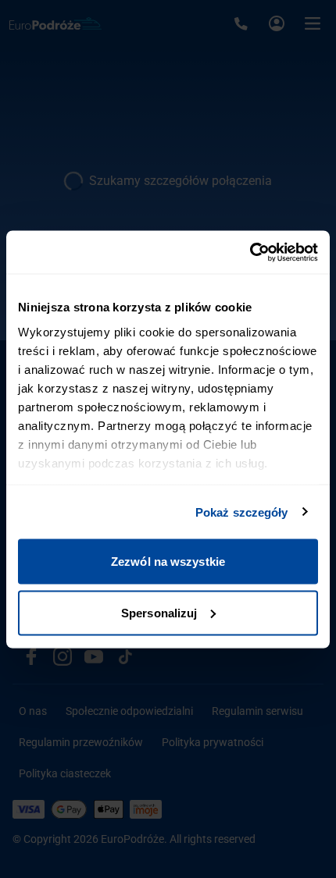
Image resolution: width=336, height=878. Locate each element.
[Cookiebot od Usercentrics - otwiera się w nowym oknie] (249, 252)
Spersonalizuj (159, 612)
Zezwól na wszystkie (168, 561)
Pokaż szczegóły (241, 511)
